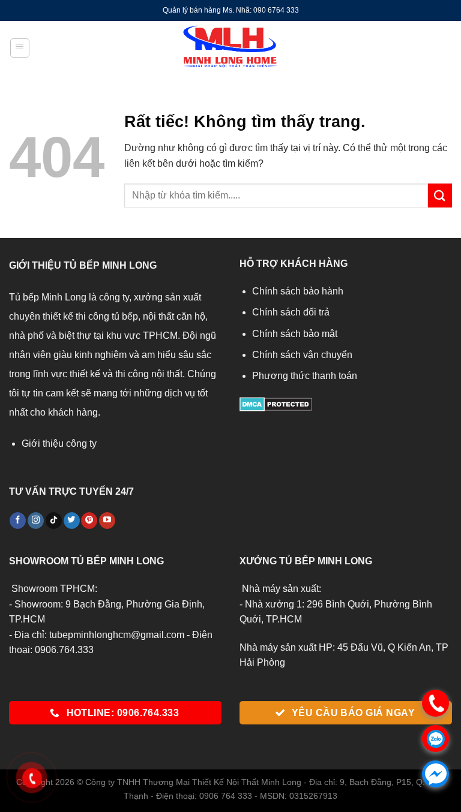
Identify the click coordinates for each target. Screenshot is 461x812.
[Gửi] (440, 195)
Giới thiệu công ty (59, 443)
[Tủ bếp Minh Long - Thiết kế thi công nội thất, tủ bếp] (230, 48)
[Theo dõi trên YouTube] (107, 520)
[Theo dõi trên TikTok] (54, 520)
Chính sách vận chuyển (302, 355)
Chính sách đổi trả (291, 312)
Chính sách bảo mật (294, 334)
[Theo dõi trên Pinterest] (89, 520)
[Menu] (19, 48)
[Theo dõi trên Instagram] (36, 520)
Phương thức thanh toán (304, 376)
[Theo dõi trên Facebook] (18, 520)
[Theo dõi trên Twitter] (72, 520)
